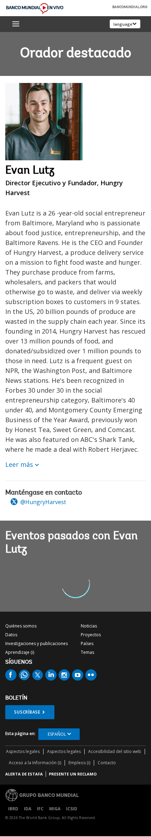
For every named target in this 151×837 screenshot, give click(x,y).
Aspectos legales (23, 751)
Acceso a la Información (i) (35, 763)
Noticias (89, 626)
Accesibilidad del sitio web (114, 751)
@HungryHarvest (42, 502)
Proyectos (91, 635)
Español (57, 734)
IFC (40, 809)
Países (87, 643)
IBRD (13, 809)
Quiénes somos (21, 626)
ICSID (71, 809)
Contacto (107, 763)
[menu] (16, 24)
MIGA (54, 809)
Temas (87, 652)
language (122, 24)
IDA (27, 809)
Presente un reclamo (73, 774)
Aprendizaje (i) (19, 652)
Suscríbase (27, 712)
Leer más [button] (19, 464)
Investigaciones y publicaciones (36, 643)
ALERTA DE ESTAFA (24, 774)
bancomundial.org (129, 7)
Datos (11, 635)
